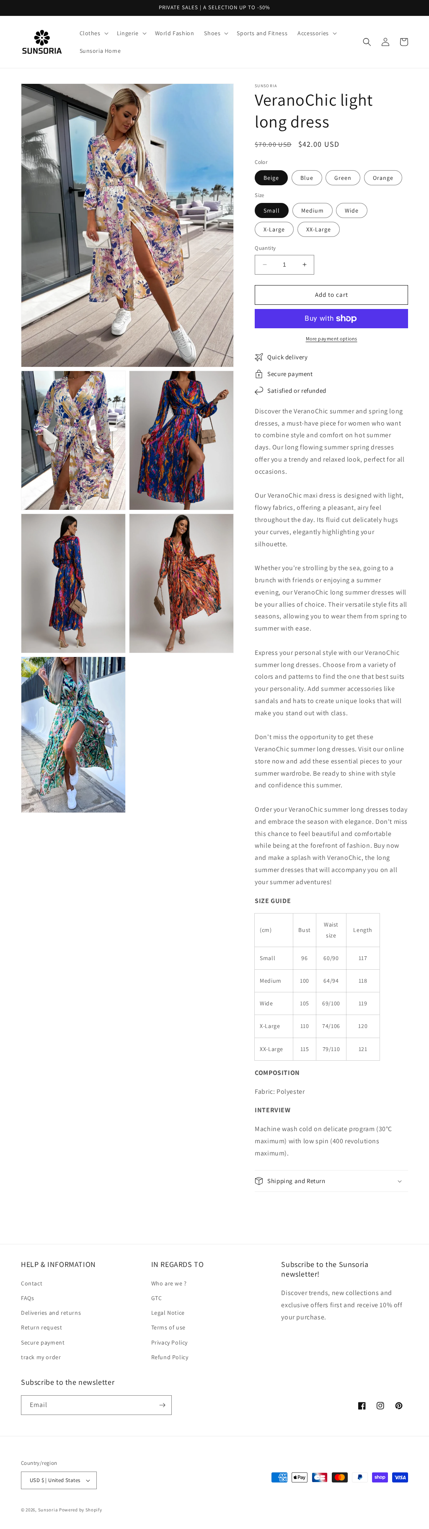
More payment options (331, 338)
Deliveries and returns (51, 1312)
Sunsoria (48, 1510)
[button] (93, 33)
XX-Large (318, 229)
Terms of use (168, 1327)
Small (272, 210)
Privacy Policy (169, 1342)
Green (342, 178)
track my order (41, 1357)
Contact (31, 1283)
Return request (41, 1327)
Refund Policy (170, 1357)
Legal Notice (168, 1312)
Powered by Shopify (80, 1510)
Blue (306, 178)
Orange (383, 178)
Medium (312, 210)
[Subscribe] (162, 1405)
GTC (156, 1298)
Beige (271, 178)
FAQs (27, 1298)
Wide (352, 210)
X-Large (274, 229)
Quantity (265, 248)
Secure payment (43, 1342)
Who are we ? (169, 1283)
